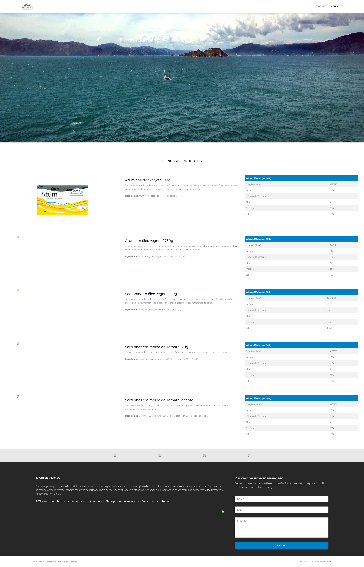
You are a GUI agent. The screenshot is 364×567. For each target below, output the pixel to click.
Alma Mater (326, 562)
